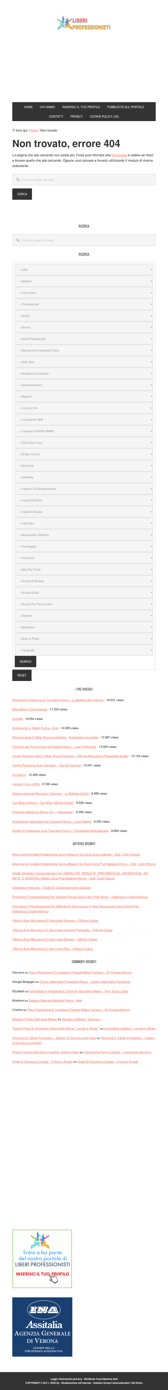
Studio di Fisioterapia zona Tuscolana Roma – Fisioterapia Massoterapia (60, 830)
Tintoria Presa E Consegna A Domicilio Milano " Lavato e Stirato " (55, 1028)
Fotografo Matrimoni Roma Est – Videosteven (42, 812)
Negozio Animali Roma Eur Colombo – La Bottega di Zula (50, 793)
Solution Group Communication (111, 1383)
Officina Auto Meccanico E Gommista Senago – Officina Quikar (54, 939)
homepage (119, 155)
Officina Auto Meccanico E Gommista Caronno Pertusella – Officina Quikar (62, 930)
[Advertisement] (84, 67)
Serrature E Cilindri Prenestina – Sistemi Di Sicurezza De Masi (54, 1038)
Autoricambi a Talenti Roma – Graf (35, 728)
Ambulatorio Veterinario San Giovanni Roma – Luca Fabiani (51, 821)
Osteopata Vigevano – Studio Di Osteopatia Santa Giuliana (51, 887)
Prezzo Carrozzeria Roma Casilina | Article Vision (45, 1052)
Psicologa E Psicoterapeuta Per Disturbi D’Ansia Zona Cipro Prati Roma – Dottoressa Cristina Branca (80, 897)
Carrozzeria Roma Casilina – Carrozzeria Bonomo (117, 1052)
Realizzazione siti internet (76, 1383)
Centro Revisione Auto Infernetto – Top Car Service (46, 765)
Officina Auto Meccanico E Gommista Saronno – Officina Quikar (55, 920)
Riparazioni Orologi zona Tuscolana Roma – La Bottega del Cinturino (58, 700)
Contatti (17, 718)
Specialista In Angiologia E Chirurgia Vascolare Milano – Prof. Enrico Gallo (79, 991)
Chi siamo (19, 774)
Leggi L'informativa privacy (66, 1379)
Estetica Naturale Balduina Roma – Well (55, 1000)
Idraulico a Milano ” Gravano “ (81, 1019)
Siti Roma (137, 1383)
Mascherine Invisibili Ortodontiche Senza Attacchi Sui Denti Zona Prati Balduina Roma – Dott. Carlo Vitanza (84, 864)
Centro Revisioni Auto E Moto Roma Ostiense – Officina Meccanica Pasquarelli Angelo (70, 756)
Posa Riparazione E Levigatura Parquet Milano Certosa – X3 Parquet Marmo (80, 972)
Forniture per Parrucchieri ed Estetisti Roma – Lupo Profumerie (54, 746)
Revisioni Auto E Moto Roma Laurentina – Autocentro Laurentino (55, 737)
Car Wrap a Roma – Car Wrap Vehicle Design (43, 802)
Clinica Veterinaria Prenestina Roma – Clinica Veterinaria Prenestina (85, 981)
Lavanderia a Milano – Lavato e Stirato (129, 1028)
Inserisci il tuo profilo (26, 784)
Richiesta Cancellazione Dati (101, 1379)
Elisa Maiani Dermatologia (29, 709)
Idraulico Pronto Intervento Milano (34, 1019)
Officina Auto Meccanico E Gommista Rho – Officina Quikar (52, 948)
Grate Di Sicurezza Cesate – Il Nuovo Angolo (42, 1061)
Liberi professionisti (84, 22)
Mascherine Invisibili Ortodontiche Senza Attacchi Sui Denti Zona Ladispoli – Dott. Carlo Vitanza (76, 854)
